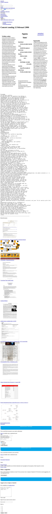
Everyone (4, 442)
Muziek (4, 23)
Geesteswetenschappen (7, 22)
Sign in (2, 433)
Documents (3, 459)
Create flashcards (11, 8)
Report (2, 464)
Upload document (4, 8)
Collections (7, 11)
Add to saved (11, 19)
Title (1, 434)
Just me (3, 444)
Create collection (4, 445)
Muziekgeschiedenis (7, 24)
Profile (2, 17)
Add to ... (2, 18)
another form (11, 485)
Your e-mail (3, 497)
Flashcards (3, 11)
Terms (5, 467)
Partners (5, 464)
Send (6, 512)
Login (2, 6)
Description (5, 437)
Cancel (2, 512)
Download (3, 424)
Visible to (2, 441)
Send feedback (4, 475)
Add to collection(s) (5, 19)
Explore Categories (4, 2)
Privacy (2, 467)
